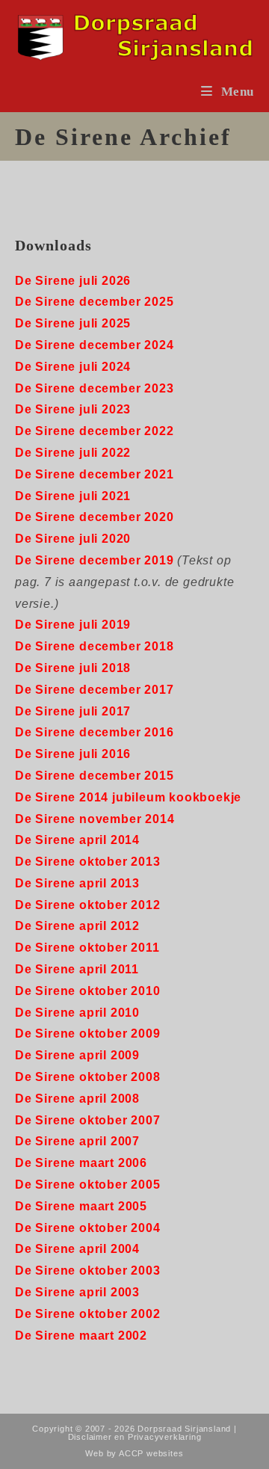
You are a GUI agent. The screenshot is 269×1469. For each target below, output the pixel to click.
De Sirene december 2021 (94, 474)
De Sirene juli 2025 (73, 323)
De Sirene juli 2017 (73, 711)
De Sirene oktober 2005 (88, 1184)
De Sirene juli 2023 (73, 409)
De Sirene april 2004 (77, 1248)
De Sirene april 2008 (77, 1098)
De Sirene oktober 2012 (88, 905)
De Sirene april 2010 (77, 1012)
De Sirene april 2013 (77, 883)
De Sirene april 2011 (77, 969)
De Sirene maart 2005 (81, 1206)
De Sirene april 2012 (77, 926)
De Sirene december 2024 (94, 345)
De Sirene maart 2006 (81, 1163)
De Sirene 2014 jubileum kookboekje (128, 797)
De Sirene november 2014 (94, 819)
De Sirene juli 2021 (73, 496)
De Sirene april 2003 (77, 1292)
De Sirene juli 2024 (73, 366)
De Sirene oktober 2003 (88, 1270)
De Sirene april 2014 (77, 840)
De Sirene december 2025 (94, 301)
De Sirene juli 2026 (73, 280)
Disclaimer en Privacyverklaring (135, 1436)
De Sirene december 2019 (94, 560)
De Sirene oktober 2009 (88, 1033)
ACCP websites (151, 1453)
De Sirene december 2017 (94, 689)
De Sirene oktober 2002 (88, 1314)
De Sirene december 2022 (94, 431)
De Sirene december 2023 (94, 388)
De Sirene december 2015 (94, 775)
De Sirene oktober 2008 (88, 1077)
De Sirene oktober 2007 (88, 1120)
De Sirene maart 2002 (81, 1335)
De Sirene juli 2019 (73, 624)
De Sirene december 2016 (94, 732)
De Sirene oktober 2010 (88, 991)
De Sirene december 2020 (94, 517)
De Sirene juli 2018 (73, 668)
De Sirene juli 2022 (73, 452)
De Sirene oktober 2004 (88, 1228)
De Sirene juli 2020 (73, 538)
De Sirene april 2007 (77, 1141)
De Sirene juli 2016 (73, 754)
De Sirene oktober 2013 (88, 861)
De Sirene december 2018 (94, 646)
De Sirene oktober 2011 (87, 947)
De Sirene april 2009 (77, 1055)
